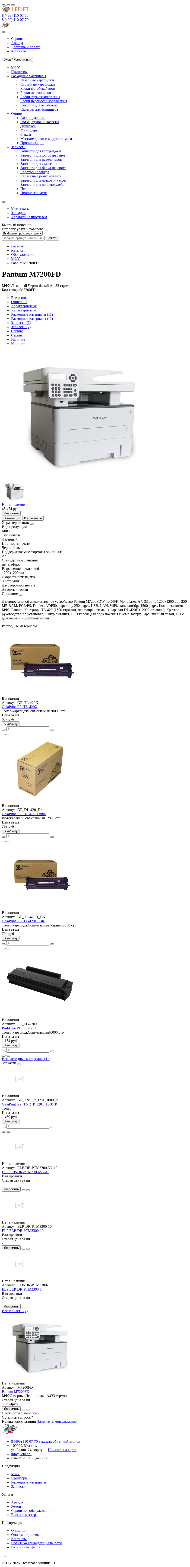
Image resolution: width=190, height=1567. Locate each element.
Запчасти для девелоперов (41, 159)
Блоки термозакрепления (40, 97)
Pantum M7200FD (15, 1392)
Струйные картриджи (37, 84)
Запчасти (18, 1486)
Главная (17, 246)
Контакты (19, 1539)
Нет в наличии (13, 504)
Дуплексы (28, 126)
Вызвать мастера (24, 1515)
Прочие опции (32, 143)
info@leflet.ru (21, 1454)
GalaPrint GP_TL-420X (20, 707)
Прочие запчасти (33, 193)
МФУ (15, 259)
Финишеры (29, 130)
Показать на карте (62, 1450)
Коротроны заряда (34, 172)
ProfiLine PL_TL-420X (19, 1028)
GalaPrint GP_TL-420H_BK (23, 921)
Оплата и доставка (26, 1535)
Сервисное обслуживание (31, 1511)
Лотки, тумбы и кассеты (39, 122)
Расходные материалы (28, 1482)
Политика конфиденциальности (36, 1543)
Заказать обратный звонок (59, 1441)
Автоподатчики (32, 118)
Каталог (17, 250)
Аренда (17, 1502)
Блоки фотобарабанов (37, 88)
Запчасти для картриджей (40, 151)
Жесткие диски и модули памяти (46, 139)
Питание (27, 189)
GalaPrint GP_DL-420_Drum (24, 814)
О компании (21, 1530)
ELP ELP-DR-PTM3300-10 (23, 1231)
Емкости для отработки (38, 105)
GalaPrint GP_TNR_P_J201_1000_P (29, 1104)
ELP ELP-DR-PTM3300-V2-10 (25, 1172)
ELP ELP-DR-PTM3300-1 (22, 1289)
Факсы (25, 134)
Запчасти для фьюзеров (38, 164)
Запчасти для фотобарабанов (43, 155)
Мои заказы (20, 209)
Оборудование (22, 254)
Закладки (18, 213)
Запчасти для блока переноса (43, 168)
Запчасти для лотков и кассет (43, 180)
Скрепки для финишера (39, 109)
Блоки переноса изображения (43, 101)
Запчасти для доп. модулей (41, 184)
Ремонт (17, 1506)
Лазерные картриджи (37, 80)
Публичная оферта (26, 1547)
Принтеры (19, 1478)
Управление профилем (29, 217)
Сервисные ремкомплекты (41, 176)
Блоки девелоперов (35, 93)
